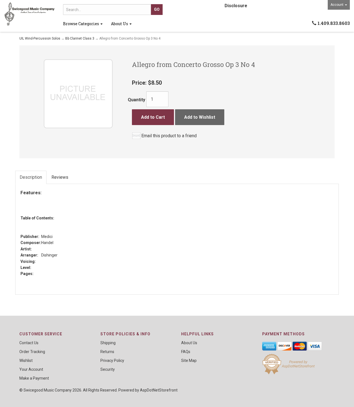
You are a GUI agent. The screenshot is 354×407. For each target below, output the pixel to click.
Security (107, 369)
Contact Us (28, 343)
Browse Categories (81, 23)
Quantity (136, 99)
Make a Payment (34, 378)
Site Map (189, 360)
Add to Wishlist (199, 117)
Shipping (108, 343)
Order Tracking (32, 351)
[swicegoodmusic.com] (29, 14)
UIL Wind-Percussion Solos (39, 38)
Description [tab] (31, 177)
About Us (120, 23)
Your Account (31, 369)
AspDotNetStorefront (159, 390)
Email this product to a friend (169, 135)
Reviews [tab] (59, 177)
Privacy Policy (112, 360)
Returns (107, 351)
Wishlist (26, 360)
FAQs (185, 351)
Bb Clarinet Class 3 (79, 38)
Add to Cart (153, 117)
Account (337, 5)
